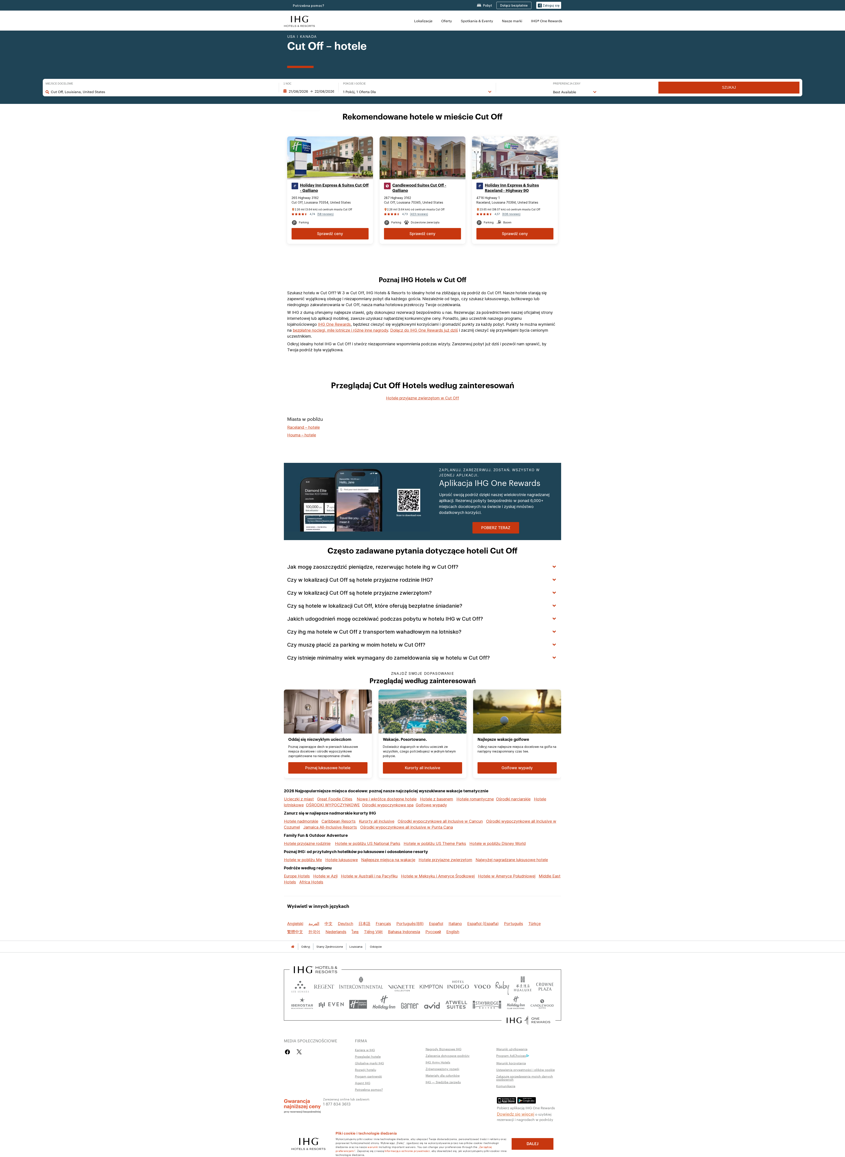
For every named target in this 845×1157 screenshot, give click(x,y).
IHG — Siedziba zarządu (443, 1082)
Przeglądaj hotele (368, 1056)
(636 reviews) (511, 214)
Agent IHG (362, 1083)
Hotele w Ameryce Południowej (506, 876)
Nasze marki (512, 20)
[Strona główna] (292, 946)
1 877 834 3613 (337, 1103)
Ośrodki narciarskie (513, 799)
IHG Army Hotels (438, 1062)
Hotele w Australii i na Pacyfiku (369, 876)
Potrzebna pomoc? (308, 5)
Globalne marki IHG (369, 1063)
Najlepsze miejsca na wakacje (388, 859)
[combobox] (163, 91)
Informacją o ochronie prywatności (407, 1151)
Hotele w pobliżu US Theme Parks (435, 843)
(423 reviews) (419, 214)
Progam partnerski (368, 1076)
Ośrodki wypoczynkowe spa (387, 805)
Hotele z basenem (436, 799)
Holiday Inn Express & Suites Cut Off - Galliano (334, 188)
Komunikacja (505, 1086)
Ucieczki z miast (299, 799)
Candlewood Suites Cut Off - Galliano (419, 188)
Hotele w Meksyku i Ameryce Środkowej (438, 876)
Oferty (446, 20)
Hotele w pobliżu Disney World (497, 843)
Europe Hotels (297, 876)
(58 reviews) (325, 214)
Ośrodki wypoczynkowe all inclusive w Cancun (440, 821)
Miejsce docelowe (59, 83)
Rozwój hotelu (365, 1069)
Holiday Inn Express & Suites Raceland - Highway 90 (512, 188)
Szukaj (729, 87)
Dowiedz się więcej (515, 1114)
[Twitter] (299, 1052)
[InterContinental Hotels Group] (299, 20)
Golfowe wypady (431, 805)
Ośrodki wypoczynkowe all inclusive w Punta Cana (406, 827)
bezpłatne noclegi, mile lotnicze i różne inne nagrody (340, 330)
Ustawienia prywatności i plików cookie (525, 1069)
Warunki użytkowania (511, 1049)
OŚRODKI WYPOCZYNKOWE (333, 805)
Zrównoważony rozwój (442, 1069)
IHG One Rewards (334, 324)
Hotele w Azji (325, 876)
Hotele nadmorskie (301, 821)
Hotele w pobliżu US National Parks (367, 843)
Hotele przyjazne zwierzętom (445, 859)
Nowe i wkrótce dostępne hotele (387, 799)
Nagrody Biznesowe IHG (443, 1049)
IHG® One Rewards (546, 20)
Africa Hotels (311, 882)
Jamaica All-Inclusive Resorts (330, 827)
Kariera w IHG (365, 1050)
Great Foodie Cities (334, 799)
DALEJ (532, 1144)
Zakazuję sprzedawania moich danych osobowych (524, 1078)
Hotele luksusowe (341, 859)
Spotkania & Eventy (477, 20)
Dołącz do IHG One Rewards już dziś (424, 330)
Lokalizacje (423, 20)
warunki (372, 1147)
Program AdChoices (511, 1055)
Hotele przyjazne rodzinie (307, 843)
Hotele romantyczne (475, 799)
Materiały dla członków (443, 1075)
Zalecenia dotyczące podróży (448, 1055)
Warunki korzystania (511, 1063)
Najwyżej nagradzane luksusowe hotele (512, 859)
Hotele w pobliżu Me (303, 859)
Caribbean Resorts (338, 821)
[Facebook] (288, 1052)
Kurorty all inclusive (376, 821)
